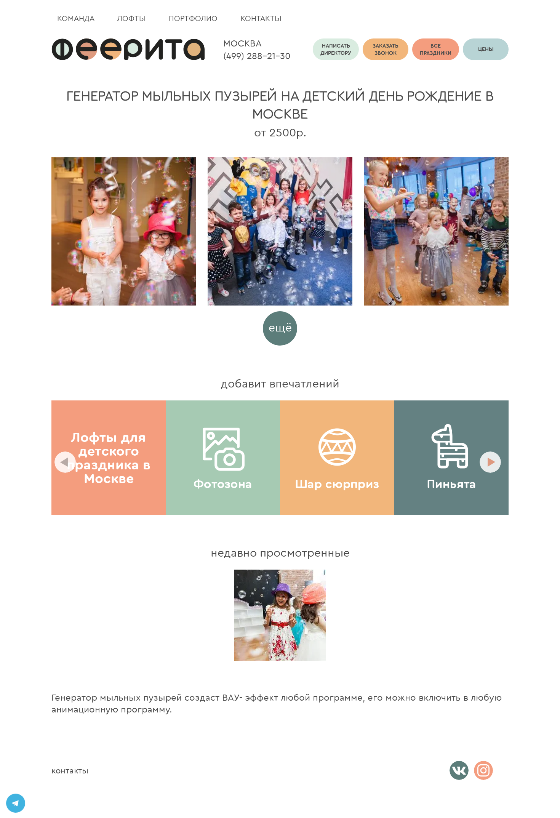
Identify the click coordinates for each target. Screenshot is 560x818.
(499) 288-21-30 (257, 55)
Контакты (261, 18)
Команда (75, 18)
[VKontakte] (459, 770)
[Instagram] (483, 770)
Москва (242, 43)
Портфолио (193, 18)
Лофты (131, 18)
